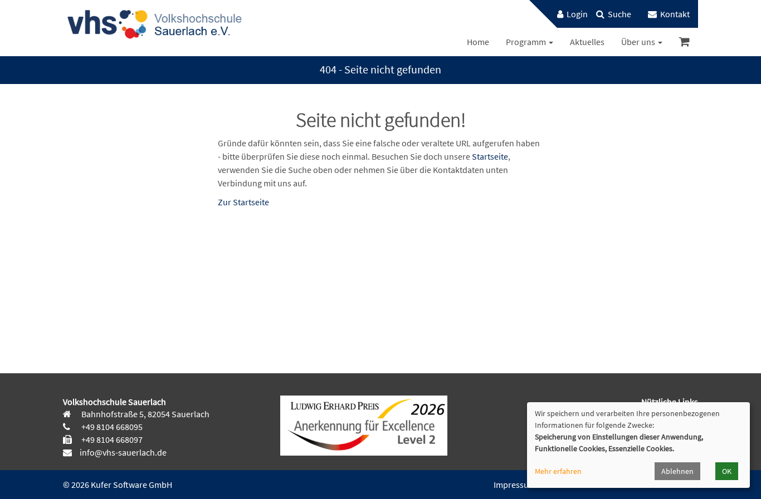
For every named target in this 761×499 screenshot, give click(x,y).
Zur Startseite (243, 201)
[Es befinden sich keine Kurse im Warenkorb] (684, 42)
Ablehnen (677, 471)
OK (726, 471)
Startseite (490, 156)
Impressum (515, 484)
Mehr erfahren (558, 471)
